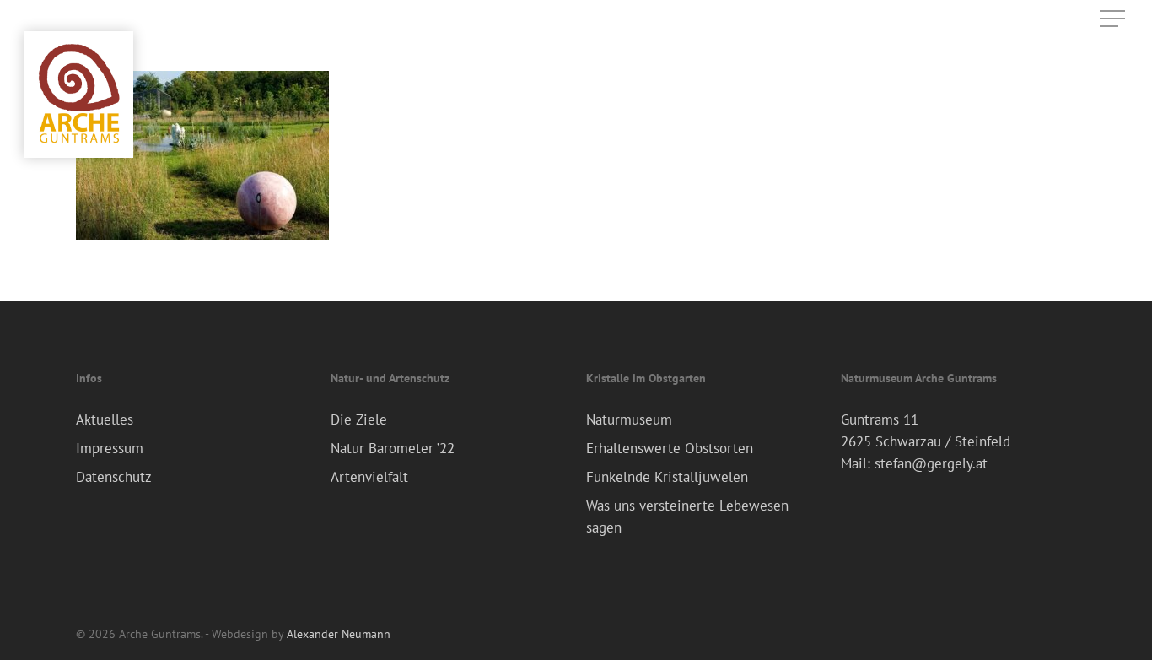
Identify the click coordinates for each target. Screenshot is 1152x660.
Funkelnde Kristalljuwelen (667, 477)
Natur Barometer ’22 (393, 448)
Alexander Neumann (338, 633)
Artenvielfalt (369, 477)
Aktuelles (104, 419)
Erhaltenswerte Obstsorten (669, 448)
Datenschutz (114, 477)
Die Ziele (359, 419)
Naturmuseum (629, 419)
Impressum (109, 448)
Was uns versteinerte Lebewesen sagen (687, 516)
